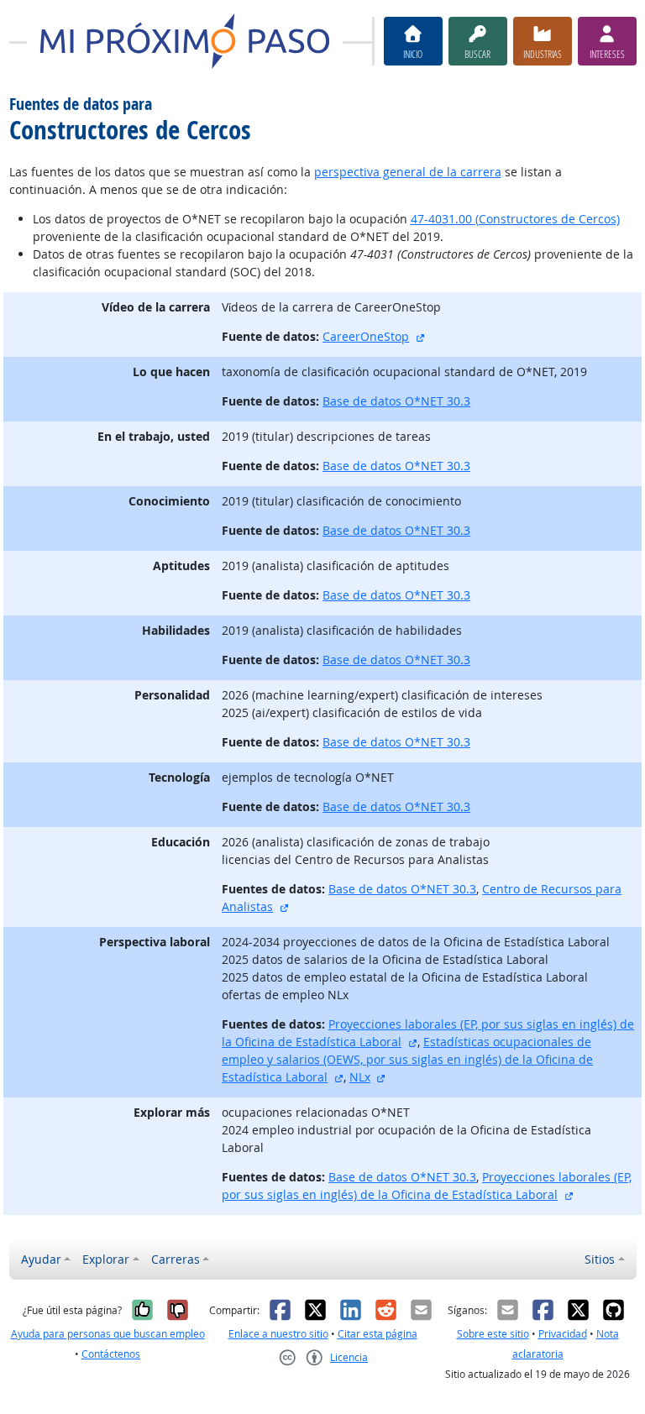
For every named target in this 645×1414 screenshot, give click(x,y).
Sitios (600, 1259)
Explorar (105, 1259)
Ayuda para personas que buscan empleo (108, 1334)
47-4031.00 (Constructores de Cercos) (515, 219)
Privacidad (562, 1334)
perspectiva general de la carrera (407, 172)
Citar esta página (377, 1334)
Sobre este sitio (493, 1334)
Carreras (175, 1259)
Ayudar (41, 1259)
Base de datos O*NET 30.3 (396, 401)
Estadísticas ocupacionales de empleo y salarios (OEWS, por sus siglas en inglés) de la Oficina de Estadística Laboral (407, 1059)
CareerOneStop (365, 336)
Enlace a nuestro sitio (278, 1334)
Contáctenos (110, 1354)
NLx (359, 1077)
